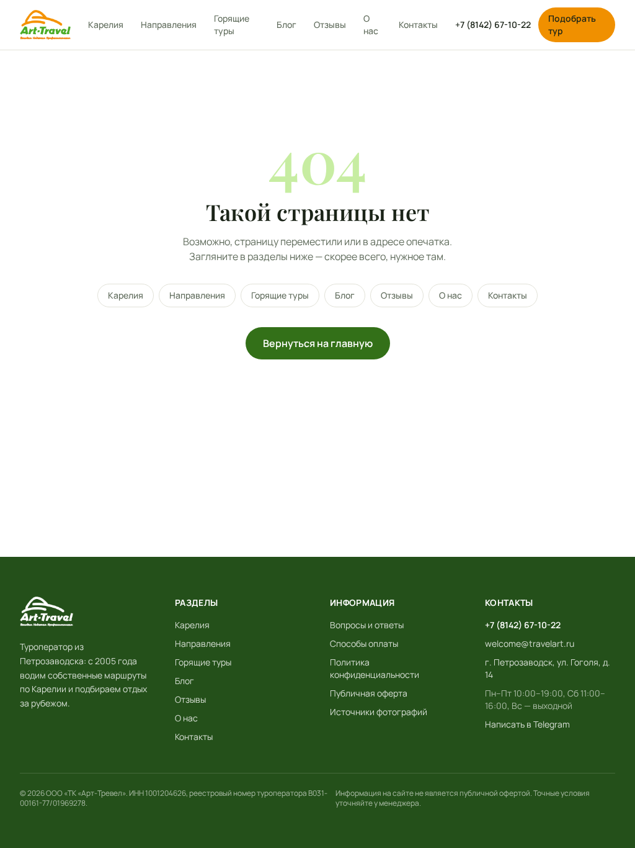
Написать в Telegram (527, 724)
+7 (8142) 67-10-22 (493, 24)
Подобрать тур (572, 24)
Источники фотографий (378, 712)
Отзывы (330, 24)
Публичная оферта (368, 693)
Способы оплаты (364, 643)
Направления (169, 24)
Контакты (418, 24)
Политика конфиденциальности (374, 668)
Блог (286, 24)
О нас (370, 24)
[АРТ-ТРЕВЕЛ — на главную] (45, 25)
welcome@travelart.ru (529, 643)
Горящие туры (231, 24)
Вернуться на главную (318, 343)
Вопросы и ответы (367, 625)
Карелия (105, 24)
